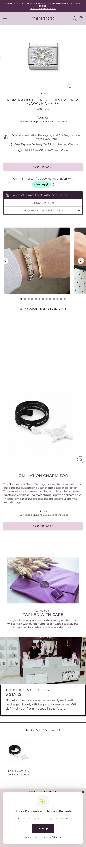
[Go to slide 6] (39, 299)
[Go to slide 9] (50, 299)
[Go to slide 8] (47, 299)
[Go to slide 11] (57, 299)
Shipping (38, 121)
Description (43, 202)
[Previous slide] (5, 261)
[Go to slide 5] (36, 299)
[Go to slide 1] (21, 299)
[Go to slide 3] (29, 299)
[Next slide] (81, 261)
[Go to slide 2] (25, 299)
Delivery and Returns (43, 210)
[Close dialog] (83, 792)
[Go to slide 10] (54, 299)
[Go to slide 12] (61, 299)
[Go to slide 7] (43, 299)
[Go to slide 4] (32, 299)
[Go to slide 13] (65, 299)
